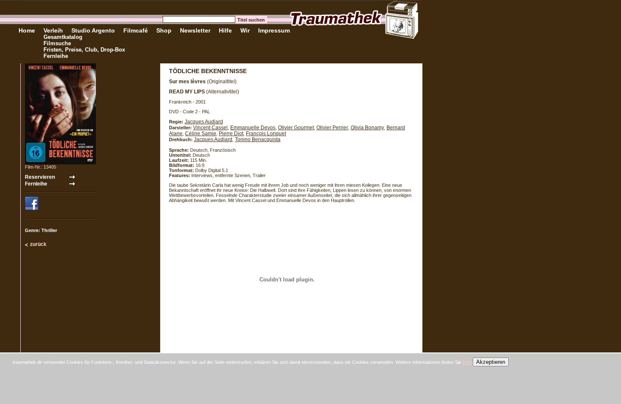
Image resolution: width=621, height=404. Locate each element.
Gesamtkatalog (63, 37)
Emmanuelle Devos (252, 128)
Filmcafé (135, 30)
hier (467, 362)
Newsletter (195, 30)
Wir (245, 30)
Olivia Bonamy (367, 128)
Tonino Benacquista (258, 139)
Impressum (274, 30)
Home (27, 30)
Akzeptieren (490, 362)
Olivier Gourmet (296, 128)
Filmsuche (57, 43)
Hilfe (225, 30)
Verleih (53, 30)
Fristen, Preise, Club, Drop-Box (84, 49)
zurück (38, 244)
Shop (164, 30)
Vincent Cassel (210, 128)
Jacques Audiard (204, 122)
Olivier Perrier (332, 128)
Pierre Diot (231, 133)
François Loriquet (266, 133)
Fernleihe (56, 56)
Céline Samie (200, 133)
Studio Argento (93, 30)
